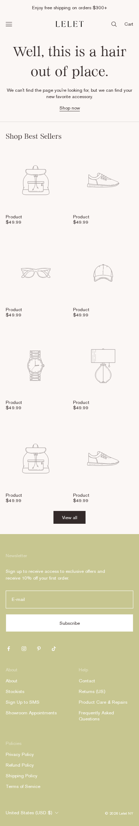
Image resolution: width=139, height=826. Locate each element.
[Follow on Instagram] (24, 648)
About (11, 681)
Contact (87, 681)
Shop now (70, 108)
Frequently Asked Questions (96, 716)
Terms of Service (23, 786)
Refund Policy (20, 765)
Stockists (15, 691)
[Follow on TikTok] (54, 648)
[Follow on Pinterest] (39, 648)
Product (14, 217)
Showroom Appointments (31, 713)
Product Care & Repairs (103, 702)
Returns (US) (92, 691)
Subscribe (70, 623)
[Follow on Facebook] (8, 648)
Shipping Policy (21, 776)
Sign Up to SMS (23, 702)
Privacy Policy (20, 754)
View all (69, 518)
